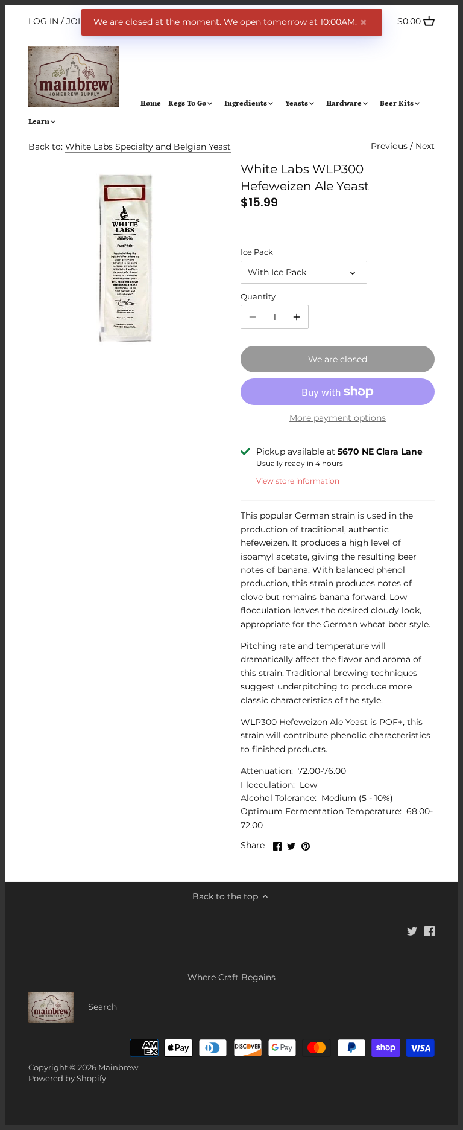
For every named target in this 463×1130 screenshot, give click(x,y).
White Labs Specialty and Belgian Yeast (148, 146)
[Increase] (296, 316)
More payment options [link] (337, 418)
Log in (43, 21)
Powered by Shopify (67, 1078)
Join (76, 21)
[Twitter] (412, 931)
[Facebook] (429, 931)
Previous (389, 146)
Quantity (258, 296)
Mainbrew (118, 1067)
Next (425, 146)
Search (102, 1006)
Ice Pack (257, 252)
